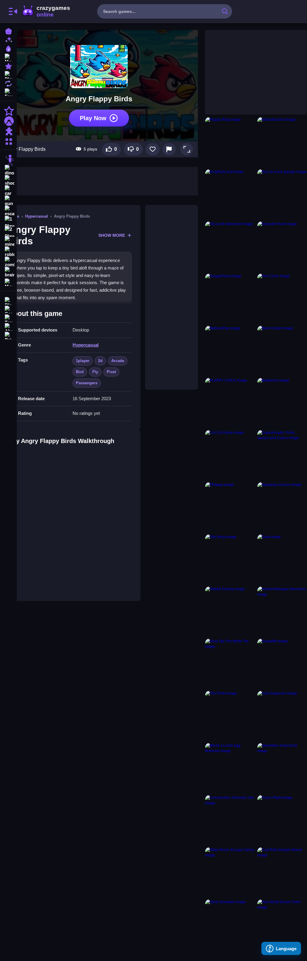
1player (82, 361)
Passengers (86, 383)
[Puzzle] (8, 131)
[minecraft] (8, 242)
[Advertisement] (171, 297)
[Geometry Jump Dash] (282, 768)
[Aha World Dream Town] (282, 924)
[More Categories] (8, 140)
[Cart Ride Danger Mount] (282, 872)
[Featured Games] (8, 65)
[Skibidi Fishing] (230, 611)
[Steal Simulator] (230, 924)
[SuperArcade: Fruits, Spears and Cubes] (282, 455)
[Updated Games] (8, 83)
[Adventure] (8, 121)
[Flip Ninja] (230, 559)
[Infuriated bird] (282, 142)
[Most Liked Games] (8, 56)
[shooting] (8, 180)
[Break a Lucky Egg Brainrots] (230, 768)
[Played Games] (8, 74)
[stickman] (8, 160)
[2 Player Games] (8, 231)
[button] (186, 149)
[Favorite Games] (8, 91)
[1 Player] (8, 221)
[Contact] (8, 309)
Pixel (111, 372)
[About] (8, 326)
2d (100, 361)
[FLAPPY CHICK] (230, 402)
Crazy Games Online (45, 11)
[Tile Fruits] (230, 715)
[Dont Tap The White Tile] (230, 663)
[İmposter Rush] (282, 246)
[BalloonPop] (230, 350)
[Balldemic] (282, 402)
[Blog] (8, 300)
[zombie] (8, 262)
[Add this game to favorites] (152, 149)
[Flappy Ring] (230, 142)
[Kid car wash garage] (282, 194)
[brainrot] (8, 272)
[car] (8, 191)
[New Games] (8, 39)
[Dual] (282, 559)
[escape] (8, 211)
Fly (95, 372)
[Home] (8, 30)
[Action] (8, 111)
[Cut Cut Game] (230, 455)
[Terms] (8, 317)
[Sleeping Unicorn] (282, 507)
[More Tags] (8, 281)
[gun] (8, 201)
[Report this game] (169, 149)
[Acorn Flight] (282, 820)
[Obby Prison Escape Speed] (230, 872)
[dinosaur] (8, 170)
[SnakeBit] (282, 663)
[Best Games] (8, 48)
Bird (80, 372)
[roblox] (8, 252)
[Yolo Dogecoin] (282, 715)
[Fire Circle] (282, 298)
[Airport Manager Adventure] (282, 611)
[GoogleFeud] (230, 298)
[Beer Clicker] (282, 350)
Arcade (117, 361)
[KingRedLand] (230, 194)
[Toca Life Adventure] (230, 246)
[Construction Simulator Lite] (230, 820)
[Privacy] (8, 335)
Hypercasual (36, 216)
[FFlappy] (230, 507)
